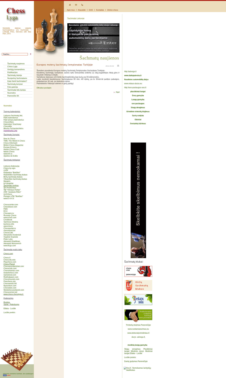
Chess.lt (7, 258)
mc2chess (8, 194)
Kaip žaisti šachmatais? (17, 81)
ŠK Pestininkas (10, 188)
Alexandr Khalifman (12, 241)
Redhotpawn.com (11, 277)
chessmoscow (9, 230)
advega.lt (141, 337)
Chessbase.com (10, 207)
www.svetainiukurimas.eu (138, 329)
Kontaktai (100, 10)
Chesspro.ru (9, 213)
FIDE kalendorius (11, 118)
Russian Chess (10, 215)
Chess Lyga (12, 66)
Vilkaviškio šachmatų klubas (15, 179)
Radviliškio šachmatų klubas (15, 175)
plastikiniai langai (137, 91)
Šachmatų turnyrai (15, 84)
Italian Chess (9, 152)
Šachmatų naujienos (16, 64)
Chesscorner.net (10, 292)
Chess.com (8, 254)
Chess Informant (10, 143)
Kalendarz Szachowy (12, 124)
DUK (91, 10)
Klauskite (82, 10)
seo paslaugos (138, 103)
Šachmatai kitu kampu (16, 90)
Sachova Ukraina (11, 222)
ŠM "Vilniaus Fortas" (12, 190)
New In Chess (9, 139)
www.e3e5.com (10, 218)
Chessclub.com (10, 268)
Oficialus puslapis (44, 88)
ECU (6, 211)
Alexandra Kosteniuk (12, 235)
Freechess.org (10, 281)
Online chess (112, 10)
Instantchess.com (11, 273)
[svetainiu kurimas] (138, 323)
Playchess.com (10, 262)
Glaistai (138, 120)
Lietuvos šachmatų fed (13, 115)
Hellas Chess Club (11, 149)
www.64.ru (8, 154)
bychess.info (9, 224)
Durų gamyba (138, 95)
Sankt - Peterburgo (11, 304)
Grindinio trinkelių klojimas (138, 111)
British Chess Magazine (13, 145)
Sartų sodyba (138, 115)
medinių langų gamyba (137, 345)
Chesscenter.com (11, 205)
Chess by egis (9, 168)
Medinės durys (137, 351)
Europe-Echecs (10, 147)
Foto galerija (12, 87)
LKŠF (6, 170)
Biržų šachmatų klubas (13, 177)
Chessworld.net (10, 283)
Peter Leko (8, 239)
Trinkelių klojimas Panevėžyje (138, 325)
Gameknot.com (10, 275)
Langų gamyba (137, 99)
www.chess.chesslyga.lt (13, 294)
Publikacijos (12, 72)
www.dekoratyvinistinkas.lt (138, 333)
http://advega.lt (130, 71)
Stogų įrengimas (132, 349)
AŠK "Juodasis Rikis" (12, 192)
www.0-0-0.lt (9, 198)
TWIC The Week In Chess (14, 141)
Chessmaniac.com (11, 271)
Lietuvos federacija (11, 166)
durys (134, 337)
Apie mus (71, 10)
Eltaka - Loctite (10, 308)
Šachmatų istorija (14, 75)
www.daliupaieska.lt (132, 75)
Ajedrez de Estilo (11, 156)
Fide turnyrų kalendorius (14, 120)
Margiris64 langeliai (8, 182)
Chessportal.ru (10, 228)
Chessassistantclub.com (14, 265)
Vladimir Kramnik (11, 237)
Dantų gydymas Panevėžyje (136, 361)
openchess (8, 226)
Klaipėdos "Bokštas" (12, 173)
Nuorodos (11, 93)
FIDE (6, 209)
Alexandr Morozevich (12, 243)
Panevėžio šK (13, 96)
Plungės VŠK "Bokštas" (13, 196)
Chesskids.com (10, 288)
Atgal (117, 92)
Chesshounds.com (11, 279)
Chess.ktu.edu (10, 260)
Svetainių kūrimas (138, 124)
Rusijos (7, 302)
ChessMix (8, 126)
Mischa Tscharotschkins (13, 128)
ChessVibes (9, 122)
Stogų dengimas (138, 107)
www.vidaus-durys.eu (133, 83)
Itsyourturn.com (10, 286)
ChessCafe (8, 233)
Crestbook (8, 220)
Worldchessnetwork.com (14, 290)
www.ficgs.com (10, 246)
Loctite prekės (9, 312)
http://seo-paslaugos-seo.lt (135, 87)
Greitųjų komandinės (16, 69)
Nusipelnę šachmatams (17, 78)
